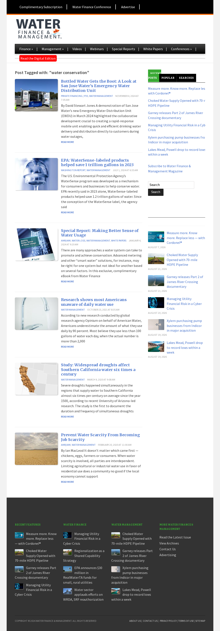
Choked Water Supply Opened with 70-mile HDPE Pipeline (182, 260)
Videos (77, 49)
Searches (186, 77)
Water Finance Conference (91, 7)
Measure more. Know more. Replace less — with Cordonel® (186, 238)
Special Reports (123, 49)
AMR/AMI (66, 240)
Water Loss (78, 240)
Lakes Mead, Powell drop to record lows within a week (185, 347)
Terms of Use (186, 620)
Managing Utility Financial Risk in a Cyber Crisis (184, 304)
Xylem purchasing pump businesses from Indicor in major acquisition (184, 326)
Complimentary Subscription (41, 7)
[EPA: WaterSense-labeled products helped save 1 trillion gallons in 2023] (36, 174)
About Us (135, 620)
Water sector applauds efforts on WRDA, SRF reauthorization (83, 595)
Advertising (167, 555)
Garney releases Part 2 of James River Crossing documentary (185, 282)
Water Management (101, 95)
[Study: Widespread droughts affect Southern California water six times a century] (36, 378)
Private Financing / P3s (74, 95)
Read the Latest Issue (175, 537)
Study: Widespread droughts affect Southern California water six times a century (98, 369)
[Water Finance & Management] (39, 28)
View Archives (169, 543)
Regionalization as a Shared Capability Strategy (83, 556)
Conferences (181, 49)
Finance (26, 49)
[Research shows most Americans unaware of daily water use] (36, 313)
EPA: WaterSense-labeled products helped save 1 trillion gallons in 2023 (97, 162)
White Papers (153, 49)
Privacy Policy (168, 620)
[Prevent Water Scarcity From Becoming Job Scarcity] (36, 448)
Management (53, 49)
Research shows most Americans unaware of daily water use (94, 302)
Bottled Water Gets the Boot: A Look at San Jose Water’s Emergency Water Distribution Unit (98, 86)
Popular (167, 77)
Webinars (97, 49)
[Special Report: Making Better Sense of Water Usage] (36, 244)
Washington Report (73, 170)
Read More (67, 142)
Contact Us (167, 549)
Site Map (200, 620)
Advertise (128, 7)
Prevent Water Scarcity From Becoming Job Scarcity (100, 437)
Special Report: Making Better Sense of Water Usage (100, 233)
